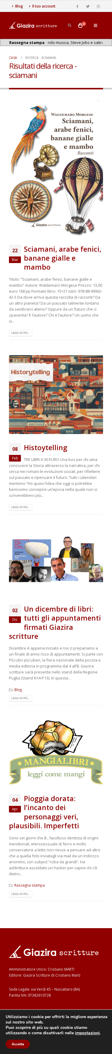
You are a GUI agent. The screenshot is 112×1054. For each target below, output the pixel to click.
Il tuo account (44, 6)
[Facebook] (77, 6)
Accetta (18, 1044)
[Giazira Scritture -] (33, 25)
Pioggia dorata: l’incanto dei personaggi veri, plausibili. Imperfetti (44, 812)
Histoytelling (45, 447)
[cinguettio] (87, 6)
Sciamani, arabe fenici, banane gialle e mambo (62, 258)
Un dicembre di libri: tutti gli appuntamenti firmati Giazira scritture (55, 622)
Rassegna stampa (29, 885)
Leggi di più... (20, 333)
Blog (19, 6)
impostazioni (87, 1033)
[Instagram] (98, 6)
